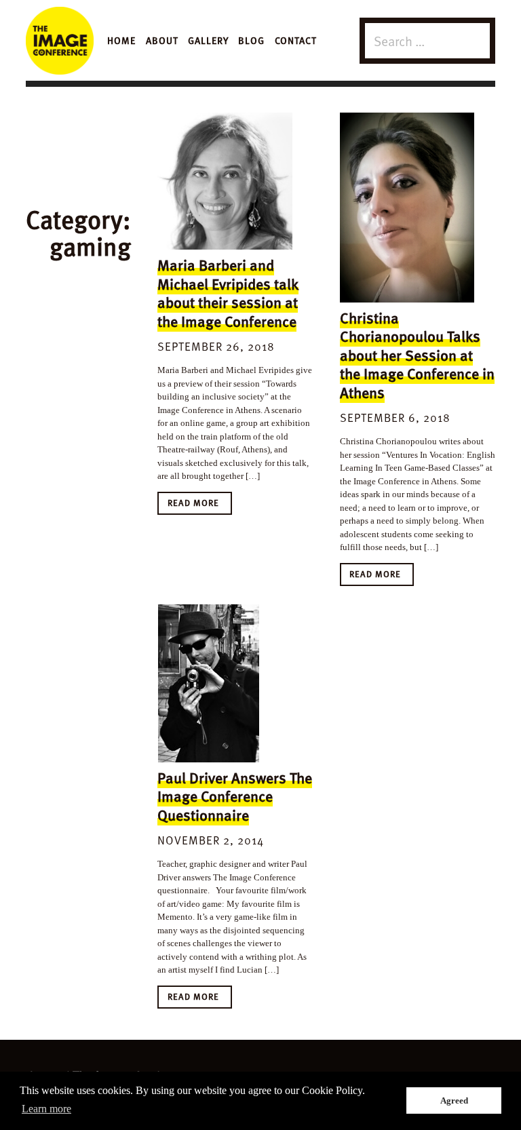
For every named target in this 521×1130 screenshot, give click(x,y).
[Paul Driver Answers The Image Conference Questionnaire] (224, 683)
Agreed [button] (454, 1100)
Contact (296, 40)
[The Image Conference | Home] (60, 41)
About (162, 40)
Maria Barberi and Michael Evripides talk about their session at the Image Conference (227, 292)
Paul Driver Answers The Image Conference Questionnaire (234, 796)
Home (121, 40)
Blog (251, 40)
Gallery (208, 40)
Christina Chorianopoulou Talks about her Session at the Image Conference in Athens (417, 354)
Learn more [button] (46, 1108)
